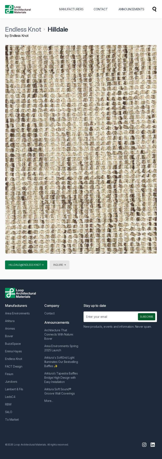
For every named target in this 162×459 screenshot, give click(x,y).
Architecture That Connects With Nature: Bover (59, 334)
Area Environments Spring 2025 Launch (61, 348)
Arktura (9, 321)
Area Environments (17, 313)
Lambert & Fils (14, 389)
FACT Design (13, 366)
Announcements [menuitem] (131, 9)
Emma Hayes (13, 351)
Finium (9, 374)
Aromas (10, 328)
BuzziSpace (13, 343)
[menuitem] (154, 9)
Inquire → (59, 264)
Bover (9, 336)
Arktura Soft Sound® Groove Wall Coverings (59, 391)
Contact (49, 313)
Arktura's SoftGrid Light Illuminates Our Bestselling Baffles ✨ (61, 362)
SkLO (8, 412)
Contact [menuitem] (101, 9)
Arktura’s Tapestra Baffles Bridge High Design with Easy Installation (61, 378)
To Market (12, 419)
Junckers (11, 381)
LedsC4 (10, 397)
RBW (8, 404)
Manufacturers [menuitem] (71, 9)
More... (48, 401)
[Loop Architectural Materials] (18, 9)
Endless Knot (23, 29)
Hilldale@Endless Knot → (26, 264)
